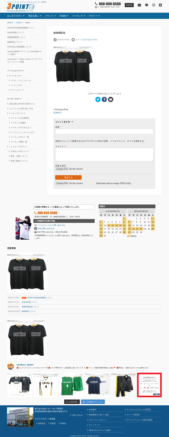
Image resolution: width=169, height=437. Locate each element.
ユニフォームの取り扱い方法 (21, 108)
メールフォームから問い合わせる (51, 225)
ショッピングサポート (18, 146)
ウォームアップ (17, 90)
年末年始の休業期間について (19, 47)
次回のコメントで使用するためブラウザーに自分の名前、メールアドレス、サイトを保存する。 (100, 141)
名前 (57, 127)
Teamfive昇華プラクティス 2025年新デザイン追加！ (24, 52)
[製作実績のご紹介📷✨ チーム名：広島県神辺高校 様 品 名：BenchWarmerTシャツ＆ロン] (97, 385)
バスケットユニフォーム (21, 80)
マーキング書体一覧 (19, 142)
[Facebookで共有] (104, 99)
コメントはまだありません (87, 39)
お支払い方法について (20, 151)
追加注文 (129, 5)
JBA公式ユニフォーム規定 (100, 430)
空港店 (53, 423)
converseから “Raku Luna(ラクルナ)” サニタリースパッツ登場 (25, 60)
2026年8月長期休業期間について (21, 28)
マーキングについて (17, 113)
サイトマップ (94, 425)
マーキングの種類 (18, 123)
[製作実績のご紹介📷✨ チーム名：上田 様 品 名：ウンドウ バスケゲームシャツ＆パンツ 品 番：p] (71, 385)
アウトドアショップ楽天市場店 (139, 420)
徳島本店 (41, 423)
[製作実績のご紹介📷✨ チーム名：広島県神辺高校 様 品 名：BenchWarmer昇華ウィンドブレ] (123, 385)
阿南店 (63, 423)
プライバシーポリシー (98, 420)
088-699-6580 (47, 213)
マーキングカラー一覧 (20, 137)
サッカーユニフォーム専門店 (139, 409)
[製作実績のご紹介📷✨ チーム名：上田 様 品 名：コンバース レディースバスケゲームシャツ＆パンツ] (45, 385)
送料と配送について (19, 161)
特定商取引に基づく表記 (99, 415)
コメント (60, 146)
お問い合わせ (77, 415)
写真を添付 (60, 166)
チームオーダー (15, 76)
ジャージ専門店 (133, 415)
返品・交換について (19, 156)
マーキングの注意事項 (20, 118)
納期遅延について (14, 42)
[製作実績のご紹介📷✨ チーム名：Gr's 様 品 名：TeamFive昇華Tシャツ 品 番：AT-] (19, 385)
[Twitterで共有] (98, 99)
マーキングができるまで (21, 127)
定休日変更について (15, 32)
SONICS (57, 113)
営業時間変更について (16, 37)
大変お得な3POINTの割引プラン (22, 104)
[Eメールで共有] (110, 99)
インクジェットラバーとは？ (23, 132)
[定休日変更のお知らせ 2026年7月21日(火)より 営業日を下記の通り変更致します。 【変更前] (149, 385)
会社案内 (92, 409)
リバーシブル (16, 85)
